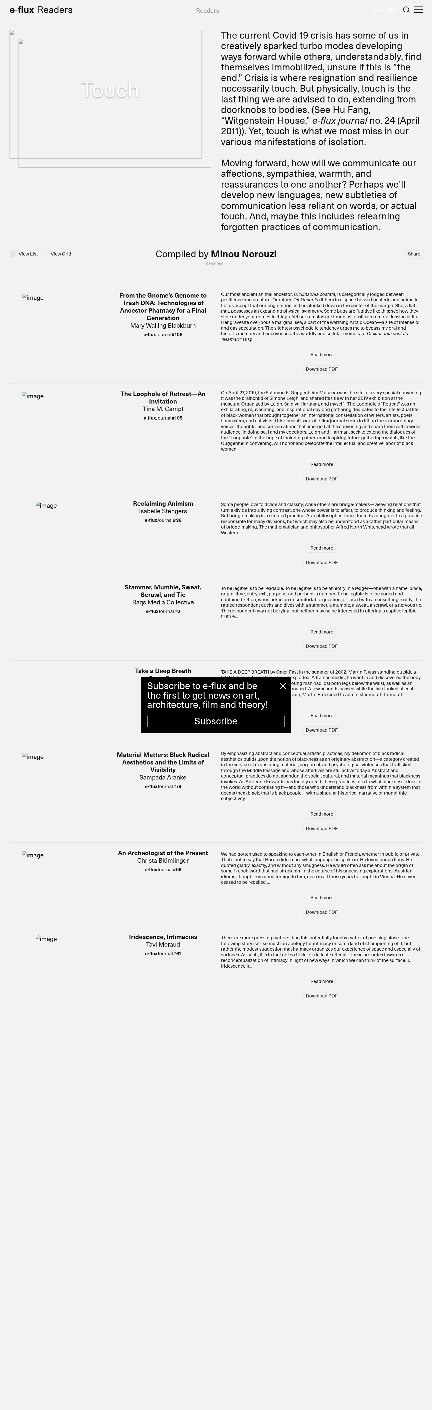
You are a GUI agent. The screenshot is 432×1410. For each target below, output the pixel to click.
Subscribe (216, 721)
